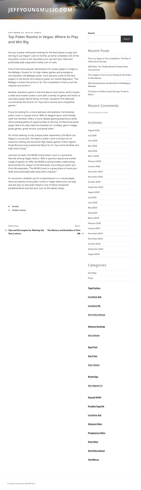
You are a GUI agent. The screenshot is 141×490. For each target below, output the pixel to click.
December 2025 (95, 171)
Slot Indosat (94, 335)
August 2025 (94, 192)
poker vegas (19, 210)
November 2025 (95, 177)
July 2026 (92, 135)
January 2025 (94, 228)
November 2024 (95, 238)
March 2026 (93, 156)
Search (91, 33)
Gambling (92, 273)
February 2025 (94, 223)
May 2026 (92, 146)
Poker (15, 207)
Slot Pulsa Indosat (96, 314)
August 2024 (94, 254)
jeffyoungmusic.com (40, 9)
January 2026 (94, 166)
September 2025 (95, 187)
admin (37, 33)
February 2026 (94, 161)
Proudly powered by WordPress (21, 483)
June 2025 (92, 202)
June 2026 (92, 140)
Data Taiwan (94, 365)
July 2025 (92, 197)
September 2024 (95, 249)
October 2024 (94, 244)
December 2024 (95, 233)
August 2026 (94, 130)
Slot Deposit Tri (95, 385)
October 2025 (94, 182)
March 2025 (93, 218)
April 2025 (92, 213)
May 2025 (92, 207)
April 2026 (92, 151)
